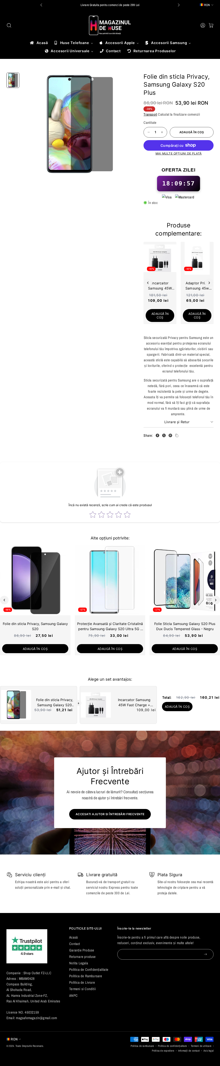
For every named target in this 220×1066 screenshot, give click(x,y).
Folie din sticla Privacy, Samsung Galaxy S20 (35, 626)
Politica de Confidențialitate (88, 969)
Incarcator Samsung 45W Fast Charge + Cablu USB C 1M (134, 703)
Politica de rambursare (142, 1046)
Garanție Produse (81, 950)
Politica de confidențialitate (172, 1046)
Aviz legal (208, 1050)
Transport (150, 114)
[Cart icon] (211, 25)
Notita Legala (78, 963)
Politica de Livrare (82, 982)
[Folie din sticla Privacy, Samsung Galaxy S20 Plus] (79, 124)
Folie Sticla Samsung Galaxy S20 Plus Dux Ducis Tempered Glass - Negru (184, 626)
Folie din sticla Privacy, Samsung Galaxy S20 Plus (54, 703)
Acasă (73, 937)
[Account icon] (202, 25)
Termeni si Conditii (82, 988)
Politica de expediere (163, 1050)
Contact (74, 943)
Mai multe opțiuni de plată (179, 153)
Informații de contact (189, 1050)
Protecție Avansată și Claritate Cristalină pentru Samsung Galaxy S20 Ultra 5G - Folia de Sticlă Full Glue (110, 626)
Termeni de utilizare (201, 1046)
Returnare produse (82, 956)
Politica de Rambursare (85, 976)
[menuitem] (38, 43)
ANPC (73, 995)
